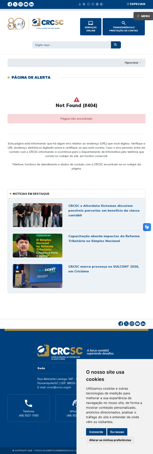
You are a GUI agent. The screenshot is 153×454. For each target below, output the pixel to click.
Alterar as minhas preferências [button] (110, 440)
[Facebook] (10, 4)
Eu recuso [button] (117, 432)
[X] (15, 4)
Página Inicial (131, 62)
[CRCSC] (41, 23)
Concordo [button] (96, 432)
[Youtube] (26, 4)
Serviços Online (91, 26)
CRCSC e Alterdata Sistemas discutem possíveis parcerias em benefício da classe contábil (104, 210)
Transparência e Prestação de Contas (123, 26)
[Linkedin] (31, 4)
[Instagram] (21, 4)
